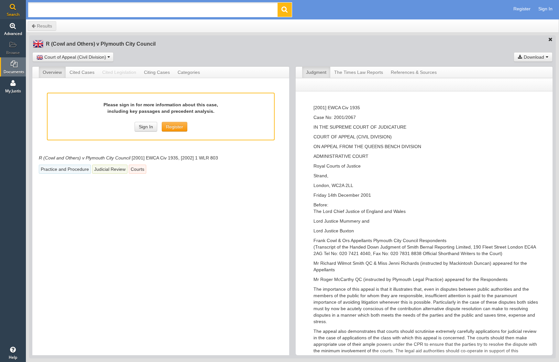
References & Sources (414, 72)
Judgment (316, 72)
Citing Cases (157, 72)
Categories (189, 72)
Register (522, 8)
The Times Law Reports (358, 72)
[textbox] (153, 11)
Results (44, 26)
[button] (285, 10)
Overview (52, 72)
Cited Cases (82, 72)
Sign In (545, 8)
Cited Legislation (119, 72)
